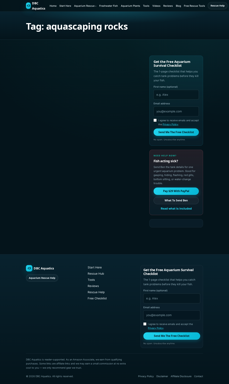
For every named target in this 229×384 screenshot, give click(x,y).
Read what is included (176, 208)
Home (53, 5)
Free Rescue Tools (194, 5)
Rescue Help (218, 5)
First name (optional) (166, 86)
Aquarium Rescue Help (42, 277)
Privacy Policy (170, 124)
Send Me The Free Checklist (176, 132)
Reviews (168, 5)
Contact (198, 376)
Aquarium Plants (130, 5)
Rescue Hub (96, 273)
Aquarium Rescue (84, 5)
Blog (178, 5)
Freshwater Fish (108, 5)
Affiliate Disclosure (181, 376)
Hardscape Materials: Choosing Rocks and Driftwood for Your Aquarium (53, 114)
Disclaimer (162, 376)
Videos (156, 5)
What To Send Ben (176, 200)
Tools (146, 5)
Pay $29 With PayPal (176, 191)
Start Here (65, 5)
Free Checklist (97, 298)
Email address (162, 103)
